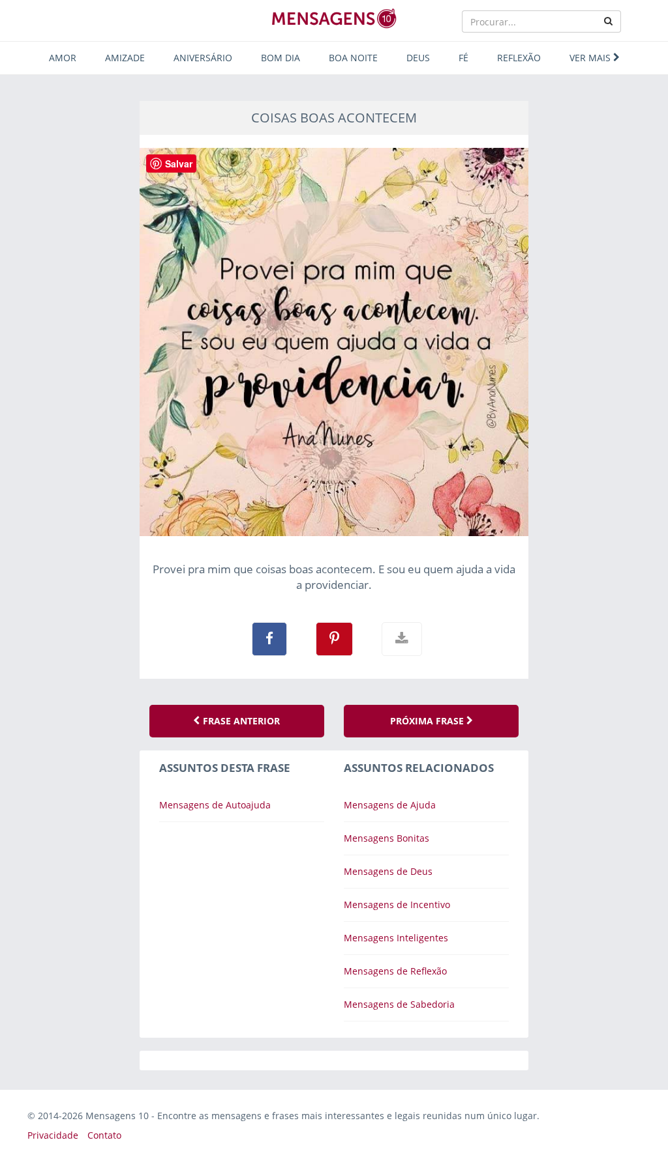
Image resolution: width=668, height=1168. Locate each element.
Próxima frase (428, 721)
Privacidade (52, 1135)
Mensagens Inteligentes (396, 938)
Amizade (125, 57)
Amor (62, 57)
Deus (418, 57)
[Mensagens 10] (334, 18)
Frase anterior (240, 721)
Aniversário (203, 57)
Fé (463, 57)
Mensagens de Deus (388, 871)
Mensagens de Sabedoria (399, 1004)
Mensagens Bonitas (386, 838)
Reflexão (519, 57)
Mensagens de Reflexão (395, 971)
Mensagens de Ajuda (390, 805)
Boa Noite (353, 57)
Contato (104, 1135)
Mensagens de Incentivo (397, 904)
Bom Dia (280, 57)
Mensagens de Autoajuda (215, 805)
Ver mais (591, 57)
